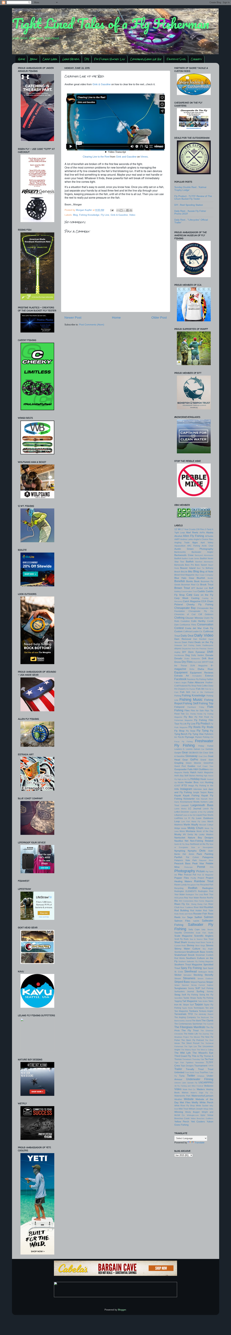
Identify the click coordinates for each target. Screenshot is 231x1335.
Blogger (122, 1309)
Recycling (178, 888)
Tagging (178, 1001)
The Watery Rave (188, 1050)
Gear (185, 752)
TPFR (210, 1066)
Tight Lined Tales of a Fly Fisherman (110, 23)
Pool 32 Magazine (205, 875)
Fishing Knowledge (89, 215)
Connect (196, 59)
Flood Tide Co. (181, 714)
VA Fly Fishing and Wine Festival (188, 1086)
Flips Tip (209, 710)
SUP (197, 988)
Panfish (178, 857)
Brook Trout (206, 584)
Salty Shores (207, 929)
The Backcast (203, 1017)
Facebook (180, 679)
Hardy (186, 772)
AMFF (177, 539)
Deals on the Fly (203, 642)
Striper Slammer (181, 985)
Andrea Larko (186, 539)
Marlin (187, 824)
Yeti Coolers (198, 1121)
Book (197, 581)
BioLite (184, 571)
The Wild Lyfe (182, 1053)
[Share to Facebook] (127, 210)
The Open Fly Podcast (192, 1040)
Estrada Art (181, 675)
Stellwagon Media (205, 972)
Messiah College (206, 825)
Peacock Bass (182, 863)
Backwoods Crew (183, 555)
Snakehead (180, 955)
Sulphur (210, 985)
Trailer (178, 1068)
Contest (179, 627)
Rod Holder (196, 910)
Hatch (193, 772)
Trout (201, 1069)
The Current (208, 1024)
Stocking (198, 975)
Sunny (191, 988)
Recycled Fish (206, 885)
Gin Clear (203, 753)
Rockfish (208, 907)
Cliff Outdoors (205, 614)
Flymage (189, 737)
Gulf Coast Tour (205, 766)
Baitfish (190, 561)
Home (21, 59)
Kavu (210, 792)
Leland (210, 812)
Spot (205, 968)
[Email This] (118, 210)
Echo (192, 669)
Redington (207, 888)
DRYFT (205, 662)
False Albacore (196, 682)
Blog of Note (206, 571)
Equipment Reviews (201, 672)
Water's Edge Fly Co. (202, 1093)
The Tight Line (190, 1046)
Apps (195, 542)
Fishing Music (191, 699)
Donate (209, 655)
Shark (184, 942)
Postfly (193, 878)
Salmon (208, 917)
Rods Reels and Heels (183, 914)
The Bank (196, 1020)
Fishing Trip (206, 703)
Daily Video (203, 635)
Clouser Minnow (194, 618)
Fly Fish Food (202, 717)
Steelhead (190, 971)
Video (132, 215)
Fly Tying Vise (196, 734)
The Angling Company (185, 1017)
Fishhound (209, 692)
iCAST (177, 785)
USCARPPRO (206, 1082)
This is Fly (197, 1056)
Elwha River (205, 669)
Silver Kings (200, 946)
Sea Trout (208, 939)
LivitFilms (178, 818)
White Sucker (202, 1105)
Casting (195, 598)
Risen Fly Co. (182, 904)
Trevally (190, 1069)
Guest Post (180, 766)
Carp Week (50, 59)
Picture (200, 871)
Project (201, 878)
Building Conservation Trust (185, 591)
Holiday (195, 778)
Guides (191, 766)
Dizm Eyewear (196, 652)
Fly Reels (195, 727)
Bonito (189, 581)
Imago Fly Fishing (197, 785)
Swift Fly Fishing (190, 995)
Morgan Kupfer (84, 210)
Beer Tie (200, 568)
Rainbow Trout (203, 881)
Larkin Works (180, 809)
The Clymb (207, 1020)
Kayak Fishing (191, 795)
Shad (177, 942)
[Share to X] (124, 210)
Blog (75, 215)
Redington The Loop (194, 894)
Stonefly (209, 975)
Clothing (179, 617)
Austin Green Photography (193, 549)
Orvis (202, 850)
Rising (193, 904)
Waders (201, 1089)
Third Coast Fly (182, 1056)
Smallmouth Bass (195, 952)
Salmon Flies (182, 921)
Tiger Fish (179, 1063)
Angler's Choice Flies (203, 539)
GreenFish (208, 763)
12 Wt (177, 529)
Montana (190, 831)
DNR (210, 651)
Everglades (197, 676)
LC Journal (194, 808)
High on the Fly (183, 779)
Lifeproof (178, 815)
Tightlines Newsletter (195, 1063)
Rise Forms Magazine (203, 901)
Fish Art (200, 689)
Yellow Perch (181, 1121)
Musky (177, 834)
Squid (210, 968)
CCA (203, 601)
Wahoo (185, 1092)
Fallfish (210, 679)
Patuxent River (206, 860)
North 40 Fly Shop (182, 844)
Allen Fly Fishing (193, 535)
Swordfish (178, 998)
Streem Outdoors (205, 979)
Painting (209, 854)
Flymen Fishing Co (204, 737)
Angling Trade (182, 542)
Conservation (205, 624)
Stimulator (187, 975)
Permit (201, 866)
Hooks (181, 782)
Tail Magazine (189, 1001)
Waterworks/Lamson (202, 1095)
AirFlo (202, 532)
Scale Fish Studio (204, 933)
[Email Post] (111, 210)
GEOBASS (194, 753)
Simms (209, 945)
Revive (203, 898)
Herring (199, 775)
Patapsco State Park (185, 860)
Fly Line (105, 215)
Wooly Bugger (192, 1112)
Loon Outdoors (204, 818)
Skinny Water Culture (187, 948)
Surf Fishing (207, 988)
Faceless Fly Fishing (196, 679)
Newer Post (72, 317)
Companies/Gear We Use (145, 59)
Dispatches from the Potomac (194, 649)
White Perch (206, 1102)
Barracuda (179, 565)
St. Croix (178, 972)
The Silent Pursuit (190, 1043)
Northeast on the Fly (199, 844)
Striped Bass (182, 981)
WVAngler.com (193, 1115)
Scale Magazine (183, 936)
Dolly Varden (197, 655)
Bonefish (179, 581)
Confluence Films (188, 625)
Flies (187, 710)
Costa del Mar (193, 628)
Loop (177, 821)
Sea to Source (196, 939)
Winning (178, 1112)
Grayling (178, 763)
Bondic (210, 578)
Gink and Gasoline (126, 156)
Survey (210, 991)
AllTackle (209, 536)
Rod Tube (208, 910)
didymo (177, 648)
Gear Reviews (70, 59)
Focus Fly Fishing (183, 742)
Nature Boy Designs (200, 837)
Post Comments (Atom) (91, 324)
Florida (193, 714)
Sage (190, 917)
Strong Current (198, 985)
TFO (190, 1014)
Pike (180, 874)
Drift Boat (207, 658)
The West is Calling (205, 1050)
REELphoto (179, 898)
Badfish (177, 558)
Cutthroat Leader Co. (193, 631)
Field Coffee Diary (205, 686)
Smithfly (209, 952)
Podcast (187, 875)
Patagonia (207, 857)
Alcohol (178, 536)
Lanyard (185, 805)
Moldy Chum (195, 827)
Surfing (200, 991)
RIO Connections (186, 901)
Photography (184, 871)
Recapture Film (193, 885)
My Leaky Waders (204, 834)
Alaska (209, 532)
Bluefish (201, 578)
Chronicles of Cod (185, 614)
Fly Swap (190, 731)
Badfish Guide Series (190, 558)
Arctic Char (207, 546)
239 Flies (200, 529)
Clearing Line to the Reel (96, 156)
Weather (178, 1099)
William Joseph (196, 1109)
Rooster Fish (200, 913)
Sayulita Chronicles (184, 933)
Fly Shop (179, 731)
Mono (182, 831)
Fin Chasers (180, 689)
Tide (202, 1059)
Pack (199, 854)
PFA (211, 867)
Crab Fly (208, 628)
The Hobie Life (191, 1034)
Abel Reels (192, 532)
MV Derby (188, 834)
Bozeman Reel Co (190, 584)
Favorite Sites (176, 59)
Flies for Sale (197, 710)
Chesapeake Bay (185, 607)
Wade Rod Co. (189, 1089)
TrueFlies (204, 1072)
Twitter (191, 1075)
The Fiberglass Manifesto (189, 1027)
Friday (201, 746)
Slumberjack (180, 952)
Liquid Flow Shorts (204, 815)
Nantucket (179, 837)
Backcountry (180, 552)
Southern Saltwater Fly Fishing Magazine (195, 961)
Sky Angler (208, 949)
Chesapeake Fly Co (201, 611)
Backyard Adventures (204, 555)
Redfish (192, 887)
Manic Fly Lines (198, 821)
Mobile (183, 828)
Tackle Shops (189, 998)
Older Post (159, 317)
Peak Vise (198, 863)
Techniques (199, 1008)
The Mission (195, 1037)
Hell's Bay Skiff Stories (184, 775)
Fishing (177, 696)
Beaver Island (187, 568)
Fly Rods (207, 727)
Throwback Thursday (191, 1059)
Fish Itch (185, 692)
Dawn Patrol (188, 642)
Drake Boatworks (192, 659)
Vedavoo (208, 1085)
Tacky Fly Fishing (205, 998)
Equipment (180, 672)
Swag (177, 994)
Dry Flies (187, 661)
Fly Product (203, 723)
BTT (193, 588)
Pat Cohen (192, 857)
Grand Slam (206, 760)
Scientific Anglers (203, 936)
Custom (178, 631)
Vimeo (144, 156)
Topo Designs (187, 1066)
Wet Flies (185, 1102)
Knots (196, 802)
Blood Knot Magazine (184, 575)
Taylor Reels (187, 1008)
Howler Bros (192, 782)
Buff (211, 588)
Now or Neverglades (202, 847)
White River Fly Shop (184, 1105)
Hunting (209, 782)
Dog (187, 655)
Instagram (186, 788)
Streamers (189, 978)
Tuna (181, 1076)
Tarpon (199, 1004)
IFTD (184, 785)
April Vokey (207, 542)
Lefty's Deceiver (181, 812)
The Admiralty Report (203, 1014)
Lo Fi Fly (189, 818)
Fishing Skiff (190, 703)
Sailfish (198, 917)
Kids (198, 799)
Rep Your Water (191, 898)
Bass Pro (189, 565)
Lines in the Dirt (189, 815)
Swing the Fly (206, 995)
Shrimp (190, 945)
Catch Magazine (192, 601)
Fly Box (188, 717)
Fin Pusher (190, 689)
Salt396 (196, 921)
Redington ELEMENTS (185, 891)
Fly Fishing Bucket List (109, 59)
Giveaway (192, 755)
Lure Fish (185, 821)
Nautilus (178, 841)
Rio (176, 901)
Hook (203, 779)
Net (186, 841)
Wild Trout (183, 1109)
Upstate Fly (192, 1083)
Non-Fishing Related (201, 841)
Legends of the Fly (198, 812)
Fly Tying (203, 730)
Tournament (200, 1065)
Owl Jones (188, 854)
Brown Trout (182, 587)
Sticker (178, 975)
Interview (197, 789)
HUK (202, 782)
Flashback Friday (195, 707)
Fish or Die (197, 692)
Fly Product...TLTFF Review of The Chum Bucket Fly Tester (193, 197)
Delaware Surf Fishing (184, 645)
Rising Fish (202, 904)
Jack (205, 789)
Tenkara (193, 1011)
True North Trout (192, 1072)
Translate (199, 1142)
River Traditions (186, 907)
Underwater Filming (199, 1079)
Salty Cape (194, 929)
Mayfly (194, 824)
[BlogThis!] (121, 210)
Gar (202, 749)
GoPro (194, 759)
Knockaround (186, 802)
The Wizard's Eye (202, 1053)
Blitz (190, 571)
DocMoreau (179, 655)
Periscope (188, 867)
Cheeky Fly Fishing (200, 604)
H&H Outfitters (201, 769)
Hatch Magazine (205, 772)
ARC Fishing (193, 546)
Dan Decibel (199, 639)
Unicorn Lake (180, 1083)
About (34, 59)
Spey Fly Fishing (191, 967)
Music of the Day (205, 831)
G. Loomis (188, 749)
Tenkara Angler (206, 1011)
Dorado (178, 658)
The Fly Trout (190, 1030)
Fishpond (179, 707)
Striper (209, 982)
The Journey (204, 1034)
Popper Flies (181, 878)
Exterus (209, 675)
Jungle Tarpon (200, 792)
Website (189, 1099)
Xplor (202, 1115)
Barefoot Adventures (204, 562)
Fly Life (183, 724)
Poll (194, 875)
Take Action (203, 1001)
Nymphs (192, 851)
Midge (177, 828)
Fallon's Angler (180, 683)
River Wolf (198, 907)
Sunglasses (180, 988)
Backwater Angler (202, 552)
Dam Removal (182, 639)
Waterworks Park (182, 1096)
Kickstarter (189, 798)
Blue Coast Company (204, 575)
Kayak (177, 795)
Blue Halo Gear (184, 578)
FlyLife (181, 737)
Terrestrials (180, 1014)
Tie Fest (209, 1059)
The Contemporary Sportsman (188, 1024)
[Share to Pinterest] (131, 210)
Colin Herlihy (198, 621)
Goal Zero (203, 756)
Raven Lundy (180, 885)
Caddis (201, 591)
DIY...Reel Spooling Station (188, 205)
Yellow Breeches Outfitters (202, 1118)
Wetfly (195, 1102)
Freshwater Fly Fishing (193, 743)
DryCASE (197, 662)
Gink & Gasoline (102, 84)
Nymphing (179, 851)
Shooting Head (194, 942)
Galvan (197, 749)
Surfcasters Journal (184, 991)
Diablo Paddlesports (204, 645)
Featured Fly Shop (187, 686)
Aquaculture (180, 546)
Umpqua (200, 1076)
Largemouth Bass (202, 805)
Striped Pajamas (198, 982)
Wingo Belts (208, 1109)
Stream (177, 978)
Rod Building (181, 910)
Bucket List (202, 588)
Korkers (204, 802)
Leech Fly (208, 808)
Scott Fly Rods (181, 939)
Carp (189, 594)
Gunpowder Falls (183, 769)
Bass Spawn (201, 565)
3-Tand (208, 529)
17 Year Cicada (188, 529)
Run (184, 917)
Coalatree (185, 621)
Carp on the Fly (203, 595)
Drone (177, 662)
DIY (87, 59)
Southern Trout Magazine (188, 964)
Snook (191, 955)
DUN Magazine (198, 665)
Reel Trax (208, 894)
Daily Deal (187, 635)
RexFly (210, 898)
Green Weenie (193, 763)
